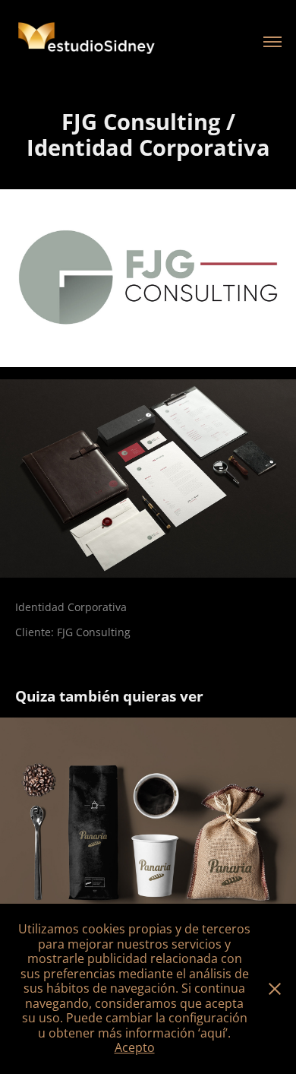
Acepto (135, 1047)
